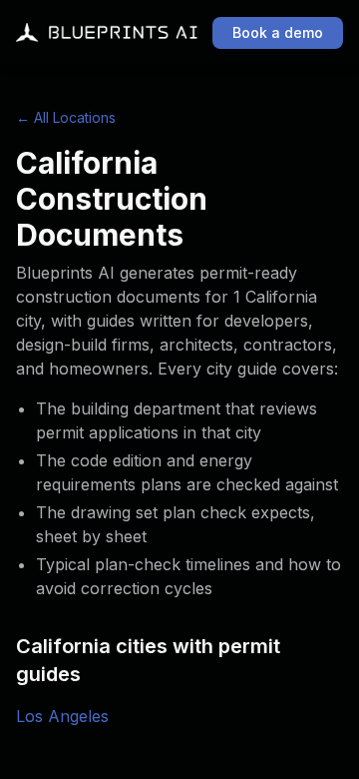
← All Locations (66, 117)
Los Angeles (62, 716)
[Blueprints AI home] (106, 33)
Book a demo (277, 32)
